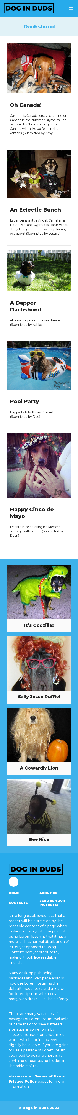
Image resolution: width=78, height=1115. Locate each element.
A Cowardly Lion (39, 768)
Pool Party (24, 401)
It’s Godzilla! (39, 625)
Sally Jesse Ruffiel (39, 696)
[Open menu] (71, 7)
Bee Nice (39, 839)
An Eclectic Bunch (35, 210)
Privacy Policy (23, 1081)
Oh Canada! (26, 105)
